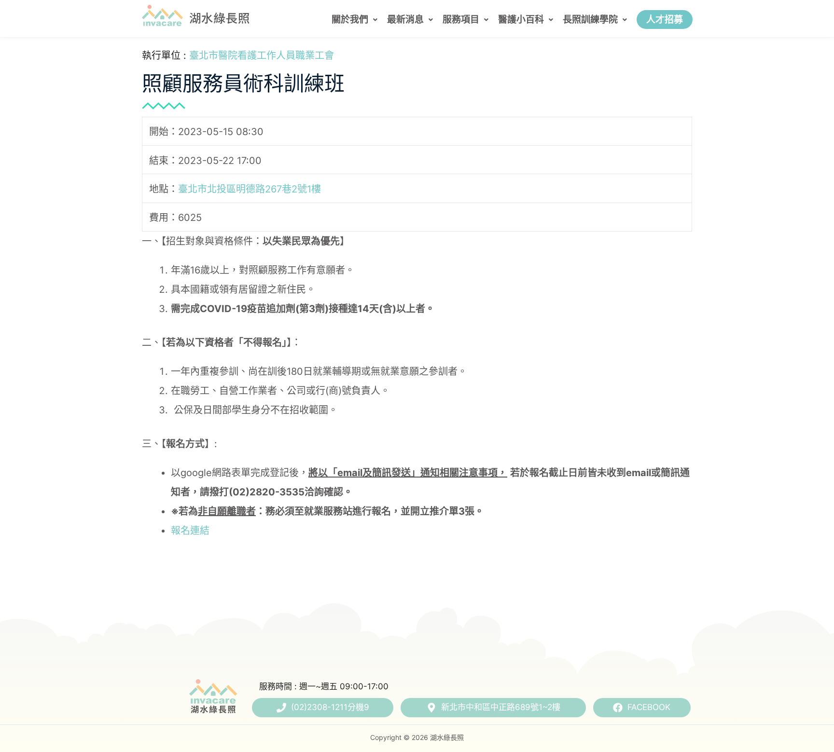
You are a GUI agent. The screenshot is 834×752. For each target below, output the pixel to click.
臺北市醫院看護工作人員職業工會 (261, 55)
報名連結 (190, 530)
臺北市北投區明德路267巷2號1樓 (249, 189)
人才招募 (664, 19)
